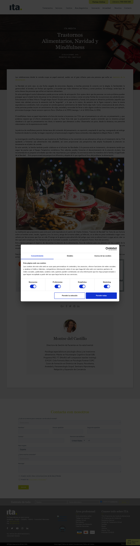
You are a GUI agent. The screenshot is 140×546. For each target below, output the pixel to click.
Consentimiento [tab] (37, 256)
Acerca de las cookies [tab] (102, 256)
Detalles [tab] (70, 256)
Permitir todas (101, 295)
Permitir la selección (69, 295)
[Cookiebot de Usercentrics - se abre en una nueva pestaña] (107, 248)
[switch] (58, 286)
